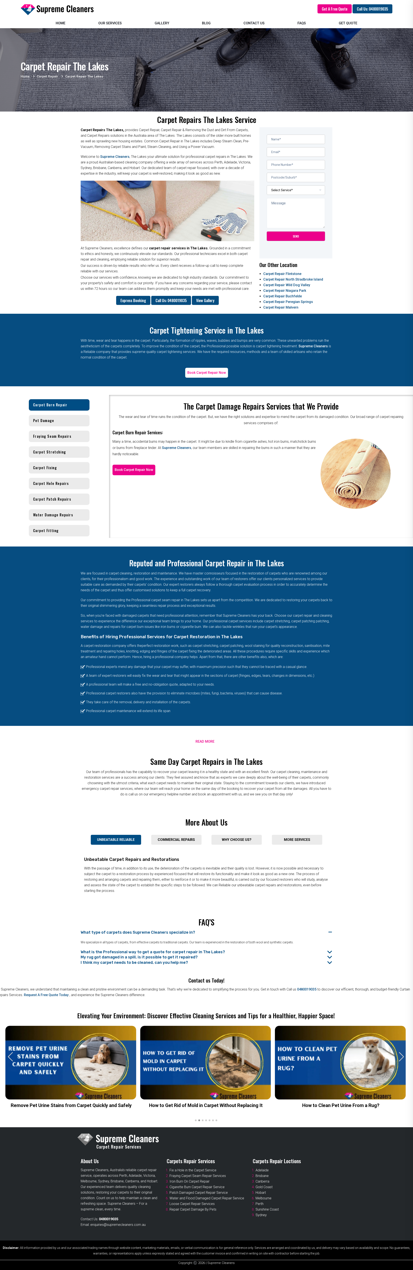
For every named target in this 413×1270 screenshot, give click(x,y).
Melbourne (263, 1198)
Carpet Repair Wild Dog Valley (286, 285)
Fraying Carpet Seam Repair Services (198, 1176)
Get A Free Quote (334, 9)
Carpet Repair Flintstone (282, 274)
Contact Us (254, 23)
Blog (206, 23)
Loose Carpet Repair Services (192, 1204)
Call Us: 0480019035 (372, 9)
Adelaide (262, 1170)
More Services (297, 840)
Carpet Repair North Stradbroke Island (293, 279)
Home (60, 23)
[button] (401, 1057)
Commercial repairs (176, 840)
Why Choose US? (236, 840)
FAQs (301, 23)
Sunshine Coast (267, 1209)
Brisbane (262, 1176)
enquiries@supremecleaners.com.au (118, 1225)
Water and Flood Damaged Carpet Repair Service (207, 1198)
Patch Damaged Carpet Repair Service (199, 1193)
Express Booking (133, 300)
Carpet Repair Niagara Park (284, 291)
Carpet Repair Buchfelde (282, 296)
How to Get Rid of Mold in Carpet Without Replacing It (206, 1105)
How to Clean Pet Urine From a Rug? (340, 1105)
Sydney (261, 1215)
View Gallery (205, 300)
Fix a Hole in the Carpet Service (193, 1170)
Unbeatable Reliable (116, 840)
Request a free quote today (46, 995)
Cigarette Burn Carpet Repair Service (197, 1187)
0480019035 (306, 989)
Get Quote (348, 23)
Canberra (262, 1181)
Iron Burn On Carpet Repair (190, 1181)
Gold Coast (264, 1187)
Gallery (162, 23)
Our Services (110, 23)
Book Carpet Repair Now (206, 373)
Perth (260, 1204)
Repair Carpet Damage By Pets (193, 1209)
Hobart (261, 1193)
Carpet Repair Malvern (280, 307)
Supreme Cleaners (114, 157)
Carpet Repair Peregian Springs (288, 302)
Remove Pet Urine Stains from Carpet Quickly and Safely (71, 1105)
